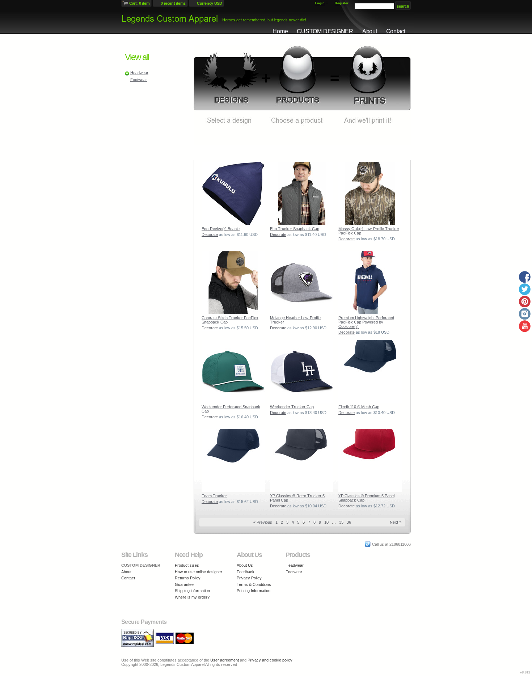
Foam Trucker (214, 496)
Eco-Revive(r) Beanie (221, 229)
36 (349, 522)
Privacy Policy (249, 578)
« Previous (262, 522)
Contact (395, 31)
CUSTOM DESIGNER (325, 31)
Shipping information (192, 590)
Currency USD (209, 3)
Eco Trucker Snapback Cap (294, 229)
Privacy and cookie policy (270, 660)
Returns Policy (187, 578)
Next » (395, 522)
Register (342, 3)
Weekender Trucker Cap (292, 407)
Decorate (210, 234)
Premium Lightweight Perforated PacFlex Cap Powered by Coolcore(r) (366, 322)
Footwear (138, 79)
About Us (245, 565)
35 (341, 522)
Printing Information (253, 590)
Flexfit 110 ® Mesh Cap (358, 407)
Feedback (245, 572)
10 (326, 522)
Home (280, 31)
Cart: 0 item (139, 3)
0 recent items (173, 3)
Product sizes (187, 565)
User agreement (224, 660)
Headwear (139, 73)
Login (320, 3)
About (369, 31)
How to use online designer (198, 572)
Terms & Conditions (254, 584)
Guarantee (184, 584)
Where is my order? (192, 597)
